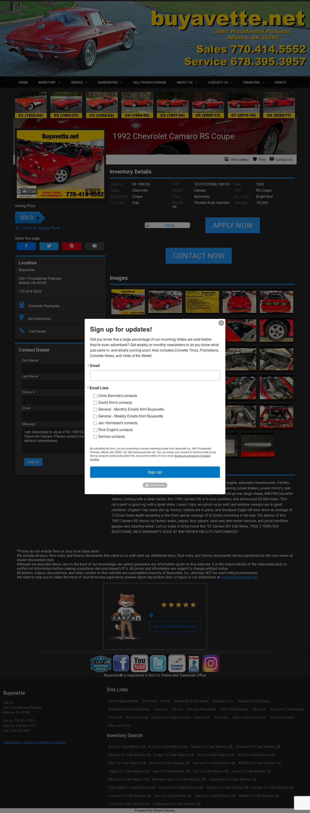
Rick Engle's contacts (115, 429)
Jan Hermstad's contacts (118, 422)
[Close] (221, 323)
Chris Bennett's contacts (117, 395)
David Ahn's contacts (115, 402)
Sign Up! (155, 472)
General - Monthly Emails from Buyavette (131, 409)
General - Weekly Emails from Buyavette (130, 416)
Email (95, 365)
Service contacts (111, 436)
